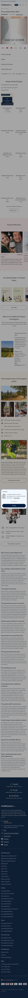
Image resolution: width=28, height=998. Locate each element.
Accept (14, 505)
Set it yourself (14, 501)
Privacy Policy (17, 498)
